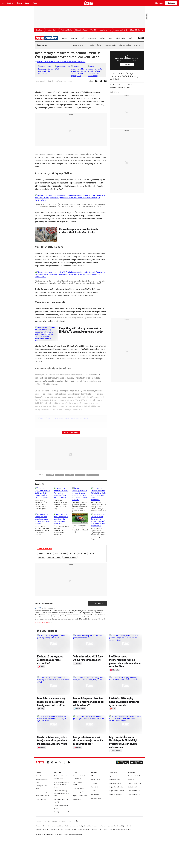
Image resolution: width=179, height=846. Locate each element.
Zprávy (40, 553)
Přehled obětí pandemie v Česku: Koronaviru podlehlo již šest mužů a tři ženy (61, 504)
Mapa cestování (110, 45)
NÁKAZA (50, 475)
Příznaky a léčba (125, 45)
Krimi (110, 38)
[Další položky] (142, 30)
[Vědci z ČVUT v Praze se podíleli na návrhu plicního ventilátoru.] (60, 62)
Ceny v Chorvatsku (70, 557)
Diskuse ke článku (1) (44, 603)
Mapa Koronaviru (79, 45)
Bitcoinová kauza (54, 557)
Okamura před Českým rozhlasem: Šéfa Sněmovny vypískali (124, 76)
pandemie (59, 475)
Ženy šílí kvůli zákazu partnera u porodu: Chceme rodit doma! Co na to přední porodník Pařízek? (79, 506)
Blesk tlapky (120, 38)
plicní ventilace (93, 475)
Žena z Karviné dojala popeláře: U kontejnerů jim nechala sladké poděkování (61, 530)
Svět (82, 38)
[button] (122, 762)
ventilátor (69, 475)
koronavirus (80, 475)
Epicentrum (92, 38)
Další (130, 38)
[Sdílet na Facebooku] (95, 81)
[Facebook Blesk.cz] (139, 38)
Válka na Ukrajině (60, 553)
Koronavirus (42, 45)
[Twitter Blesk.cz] (142, 38)
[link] (48, 762)
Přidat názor (97, 603)
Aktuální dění (44, 548)
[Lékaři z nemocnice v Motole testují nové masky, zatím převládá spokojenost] (79, 76)
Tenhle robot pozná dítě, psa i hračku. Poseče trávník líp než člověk (80, 529)
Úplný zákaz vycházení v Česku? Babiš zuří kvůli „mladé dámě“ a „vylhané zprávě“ (42, 504)
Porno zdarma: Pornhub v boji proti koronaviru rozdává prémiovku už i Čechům (42, 530)
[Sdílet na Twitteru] (99, 81)
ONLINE (137, 45)
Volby (49, 553)
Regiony (41, 557)
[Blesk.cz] (89, 3)
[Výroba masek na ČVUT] (62, 69)
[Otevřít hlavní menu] (3, 3)
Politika (64, 38)
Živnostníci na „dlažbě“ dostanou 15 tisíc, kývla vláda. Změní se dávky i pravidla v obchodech (98, 506)
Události (74, 38)
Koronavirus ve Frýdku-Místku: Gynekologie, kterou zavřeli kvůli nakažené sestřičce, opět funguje (98, 533)
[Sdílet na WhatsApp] (104, 81)
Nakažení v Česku (95, 45)
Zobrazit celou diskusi (42, 622)
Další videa (113, 92)
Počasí (102, 38)
